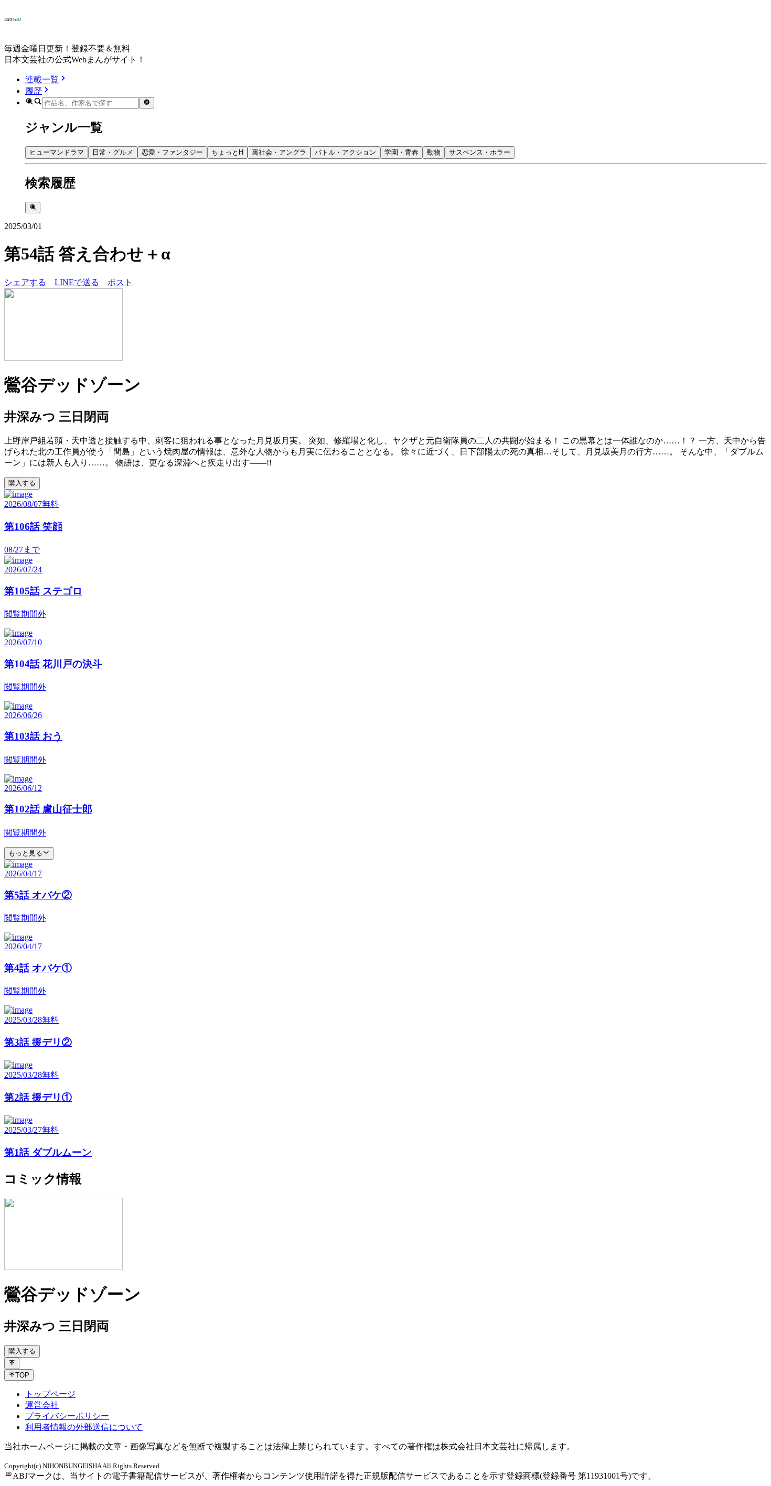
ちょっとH (227, 152)
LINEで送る (77, 282)
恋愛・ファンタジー (172, 152)
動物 (434, 152)
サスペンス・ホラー (479, 152)
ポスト (120, 282)
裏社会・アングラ (279, 152)
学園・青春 (401, 152)
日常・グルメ (112, 152)
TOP (22, 1375)
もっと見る (25, 853)
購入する (22, 483)
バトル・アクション (345, 152)
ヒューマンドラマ (56, 152)
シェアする (25, 282)
